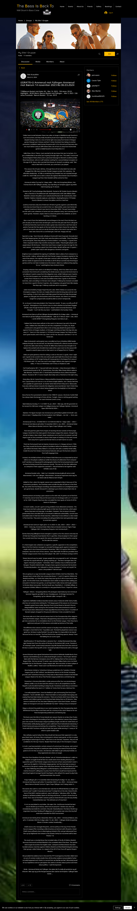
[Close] (134, 907)
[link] (25, 62)
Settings (118, 908)
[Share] (78, 74)
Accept (127, 908)
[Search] (99, 54)
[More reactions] (29, 885)
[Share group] (117, 54)
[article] (50, 484)
